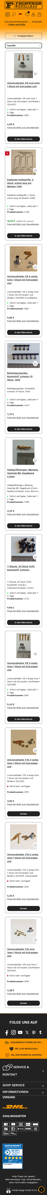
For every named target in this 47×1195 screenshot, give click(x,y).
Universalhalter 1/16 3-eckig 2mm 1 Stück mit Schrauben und (22, 762)
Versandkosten (33, 1179)
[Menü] (7, 14)
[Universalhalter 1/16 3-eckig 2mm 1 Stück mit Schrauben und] (23, 742)
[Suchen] (14, 14)
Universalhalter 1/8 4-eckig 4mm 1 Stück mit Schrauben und (22, 279)
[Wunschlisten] (27, 14)
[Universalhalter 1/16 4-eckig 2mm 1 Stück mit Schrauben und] (23, 837)
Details (23, 814)
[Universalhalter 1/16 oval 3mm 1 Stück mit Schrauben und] (23, 931)
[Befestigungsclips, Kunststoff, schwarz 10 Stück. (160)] (23, 355)
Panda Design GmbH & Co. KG (26, 1190)
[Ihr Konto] (33, 14)
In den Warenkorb (23, 139)
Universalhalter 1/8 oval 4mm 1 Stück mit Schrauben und (23, 85)
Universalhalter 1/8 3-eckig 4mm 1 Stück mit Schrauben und (22, 666)
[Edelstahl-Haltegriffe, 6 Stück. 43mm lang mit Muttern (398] (23, 162)
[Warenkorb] (39, 14)
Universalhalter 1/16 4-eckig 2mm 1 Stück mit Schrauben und (22, 857)
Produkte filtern (25, 36)
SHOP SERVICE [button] (14, 1085)
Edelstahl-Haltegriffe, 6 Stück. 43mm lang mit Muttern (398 (20, 182)
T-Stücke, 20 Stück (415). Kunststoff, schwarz (21, 568)
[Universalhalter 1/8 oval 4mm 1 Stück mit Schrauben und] (23, 65)
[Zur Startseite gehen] (23, 5)
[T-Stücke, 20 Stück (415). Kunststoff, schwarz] (23, 548)
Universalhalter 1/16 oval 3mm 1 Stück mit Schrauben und (22, 952)
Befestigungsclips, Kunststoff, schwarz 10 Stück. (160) (20, 376)
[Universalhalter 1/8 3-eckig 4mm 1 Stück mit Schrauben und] (23, 645)
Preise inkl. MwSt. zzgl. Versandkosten (23, 127)
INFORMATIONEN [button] (15, 1092)
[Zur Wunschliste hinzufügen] (35, 73)
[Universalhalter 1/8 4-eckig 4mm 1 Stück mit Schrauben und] (23, 258)
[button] (23, 1070)
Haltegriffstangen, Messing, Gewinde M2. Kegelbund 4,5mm (23, 472)
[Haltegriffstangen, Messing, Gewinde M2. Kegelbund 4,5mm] (23, 452)
